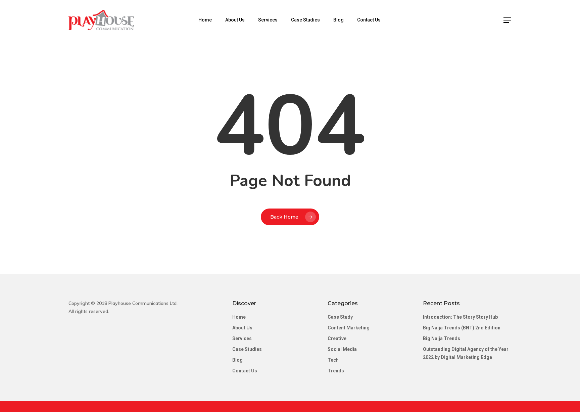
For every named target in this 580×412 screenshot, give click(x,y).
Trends (336, 370)
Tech (333, 360)
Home (205, 19)
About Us (235, 19)
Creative (337, 338)
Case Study (340, 317)
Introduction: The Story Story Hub (460, 317)
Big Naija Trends (441, 338)
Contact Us (369, 19)
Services (268, 19)
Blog (338, 19)
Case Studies (305, 19)
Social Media (342, 349)
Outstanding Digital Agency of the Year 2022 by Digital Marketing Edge (466, 353)
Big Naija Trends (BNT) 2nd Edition (461, 327)
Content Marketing (349, 327)
